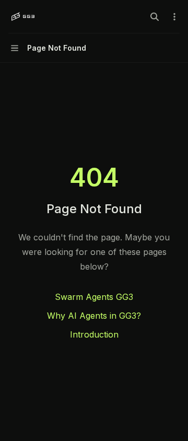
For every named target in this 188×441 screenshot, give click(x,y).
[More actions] (174, 16)
